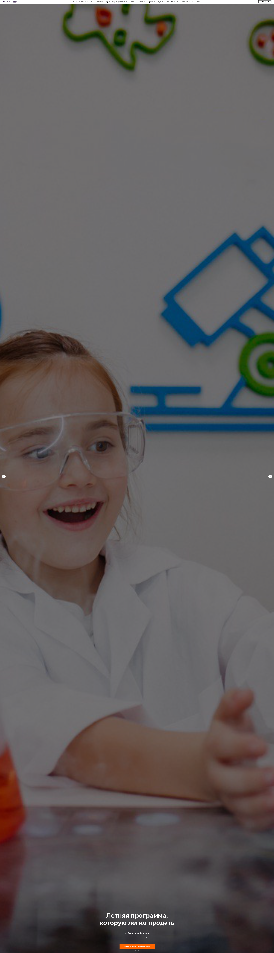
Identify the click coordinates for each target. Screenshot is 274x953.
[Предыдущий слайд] (4, 476)
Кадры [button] (133, 2)
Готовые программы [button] (147, 2)
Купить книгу (163, 2)
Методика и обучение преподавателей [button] (111, 2)
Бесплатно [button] (196, 2)
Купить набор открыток (180, 2)
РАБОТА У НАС (265, 1)
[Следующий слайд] (270, 476)
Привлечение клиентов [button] (83, 2)
